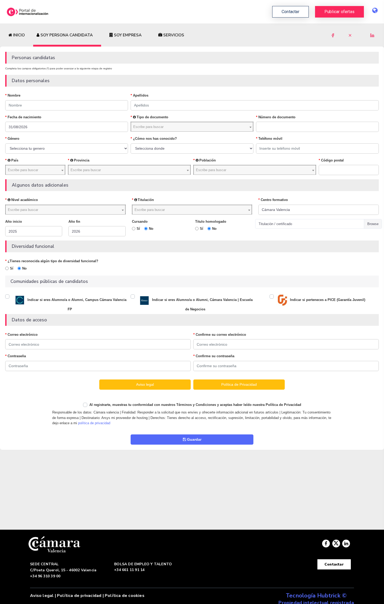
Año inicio (13, 221)
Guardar (193, 439)
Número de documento (276, 117)
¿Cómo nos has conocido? (155, 139)
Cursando (140, 221)
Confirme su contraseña (215, 356)
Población (207, 160)
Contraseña (17, 356)
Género (13, 139)
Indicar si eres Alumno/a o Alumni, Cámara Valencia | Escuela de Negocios (202, 304)
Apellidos (140, 95)
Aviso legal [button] (145, 384)
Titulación (146, 200)
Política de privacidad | (80, 596)
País (14, 160)
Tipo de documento (152, 117)
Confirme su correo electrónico (221, 335)
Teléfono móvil (270, 139)
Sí (138, 229)
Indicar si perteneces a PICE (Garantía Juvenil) (327, 300)
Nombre (14, 95)
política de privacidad (94, 423)
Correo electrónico (23, 335)
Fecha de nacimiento (24, 117)
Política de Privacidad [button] (239, 384)
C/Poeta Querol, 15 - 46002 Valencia (63, 570)
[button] (339, 12)
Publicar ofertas (339, 11)
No (151, 229)
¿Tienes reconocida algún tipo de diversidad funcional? (53, 261)
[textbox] (192, 127)
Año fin (74, 221)
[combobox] (192, 126)
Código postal (332, 160)
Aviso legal (42, 596)
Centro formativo (274, 200)
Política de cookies (124, 596)
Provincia (81, 160)
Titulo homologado (210, 221)
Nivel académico (24, 200)
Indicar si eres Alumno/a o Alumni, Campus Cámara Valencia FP (76, 304)
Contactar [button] (290, 11)
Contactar (334, 564)
